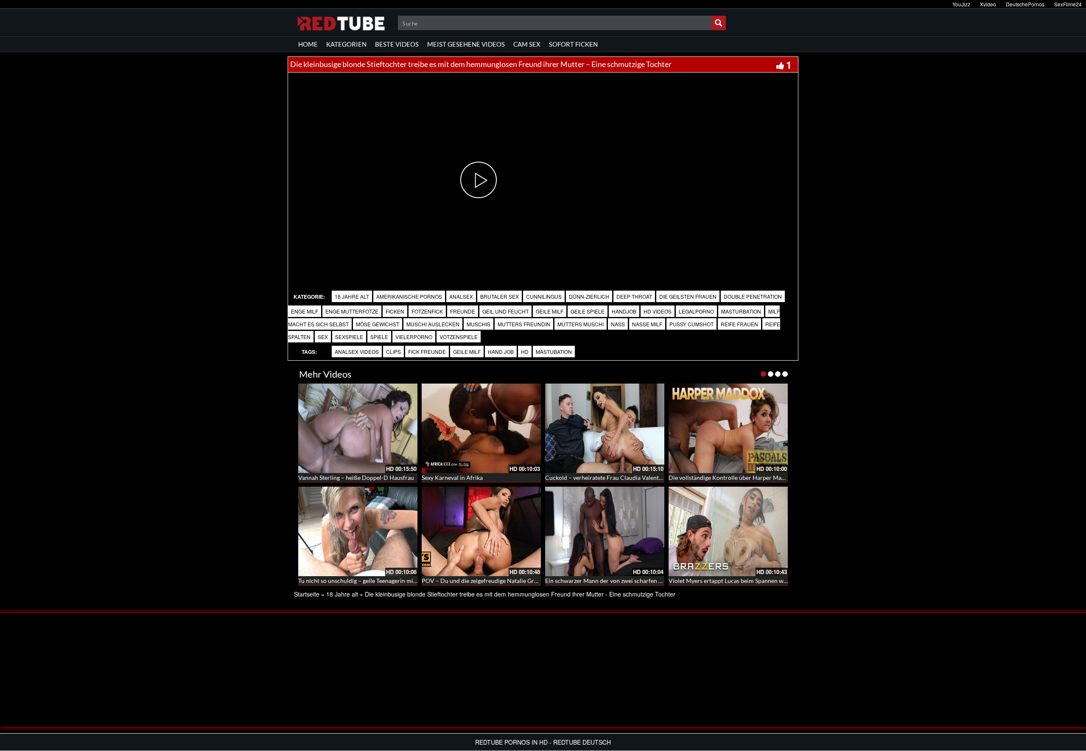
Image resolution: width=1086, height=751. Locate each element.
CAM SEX (526, 44)
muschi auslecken (432, 324)
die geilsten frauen (688, 296)
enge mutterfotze (351, 311)
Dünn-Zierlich (589, 296)
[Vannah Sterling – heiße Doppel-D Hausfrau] (357, 428)
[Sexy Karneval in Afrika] (481, 428)
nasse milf (647, 324)
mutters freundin (524, 324)
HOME (308, 44)
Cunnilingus (544, 296)
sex (323, 336)
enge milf (304, 311)
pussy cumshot (691, 324)
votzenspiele (458, 336)
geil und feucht (505, 311)
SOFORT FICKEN (573, 44)
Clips (393, 351)
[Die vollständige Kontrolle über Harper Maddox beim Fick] (728, 428)
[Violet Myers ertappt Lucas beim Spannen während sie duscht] (728, 531)
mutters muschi (580, 324)
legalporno (696, 311)
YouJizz (961, 4)
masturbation (741, 311)
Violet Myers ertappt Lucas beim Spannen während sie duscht (749, 580)
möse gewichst (377, 324)
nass (618, 324)
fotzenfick (427, 311)
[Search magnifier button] (718, 23)
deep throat (634, 296)
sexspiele (349, 336)
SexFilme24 (1068, 4)
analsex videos (357, 351)
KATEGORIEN (346, 44)
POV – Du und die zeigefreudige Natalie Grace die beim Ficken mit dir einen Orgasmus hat (540, 580)
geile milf (549, 311)
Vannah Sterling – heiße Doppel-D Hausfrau (356, 477)
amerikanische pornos (409, 296)
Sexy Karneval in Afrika (452, 477)
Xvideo (988, 4)
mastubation (554, 351)
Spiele (379, 336)
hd (525, 351)
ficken (395, 311)
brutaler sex (499, 296)
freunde (462, 311)
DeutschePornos (1025, 4)
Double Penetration (753, 296)
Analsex (461, 296)
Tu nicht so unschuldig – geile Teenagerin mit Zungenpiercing (378, 580)
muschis (478, 324)
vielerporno (413, 336)
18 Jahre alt (352, 296)
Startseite (306, 594)
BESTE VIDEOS (397, 44)
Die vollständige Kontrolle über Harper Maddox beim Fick (745, 477)
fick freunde (427, 351)
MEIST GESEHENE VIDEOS (466, 44)
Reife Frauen (739, 324)
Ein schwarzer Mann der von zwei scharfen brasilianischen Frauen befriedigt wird (652, 580)
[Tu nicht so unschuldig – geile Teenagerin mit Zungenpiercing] (357, 531)
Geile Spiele (588, 311)
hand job (501, 351)
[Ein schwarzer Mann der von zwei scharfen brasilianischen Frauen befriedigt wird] (604, 531)
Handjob (624, 311)
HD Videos (658, 311)
